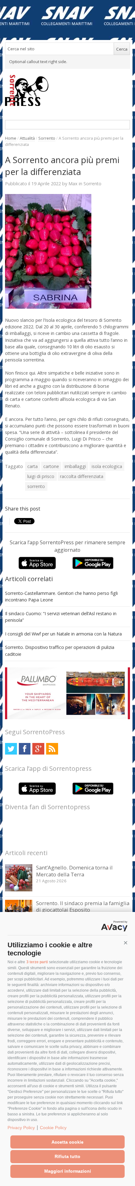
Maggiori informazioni (67, 1171)
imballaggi (75, 466)
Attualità (27, 138)
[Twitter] (11, 749)
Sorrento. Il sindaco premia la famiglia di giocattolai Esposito (82, 906)
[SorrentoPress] (67, 90)
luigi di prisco (40, 476)
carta (32, 466)
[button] (125, 943)
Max (73, 183)
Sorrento (46, 138)
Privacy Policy (21, 1127)
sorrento (36, 486)
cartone (51, 466)
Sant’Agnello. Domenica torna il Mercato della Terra (74, 871)
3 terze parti (37, 962)
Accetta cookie (67, 1141)
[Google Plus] (38, 749)
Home (10, 138)
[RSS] (52, 749)
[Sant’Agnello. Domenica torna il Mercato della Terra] (18, 890)
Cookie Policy (53, 1127)
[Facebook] (24, 749)
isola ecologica (107, 466)
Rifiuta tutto (67, 1156)
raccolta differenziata (81, 476)
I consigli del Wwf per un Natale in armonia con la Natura (63, 634)
